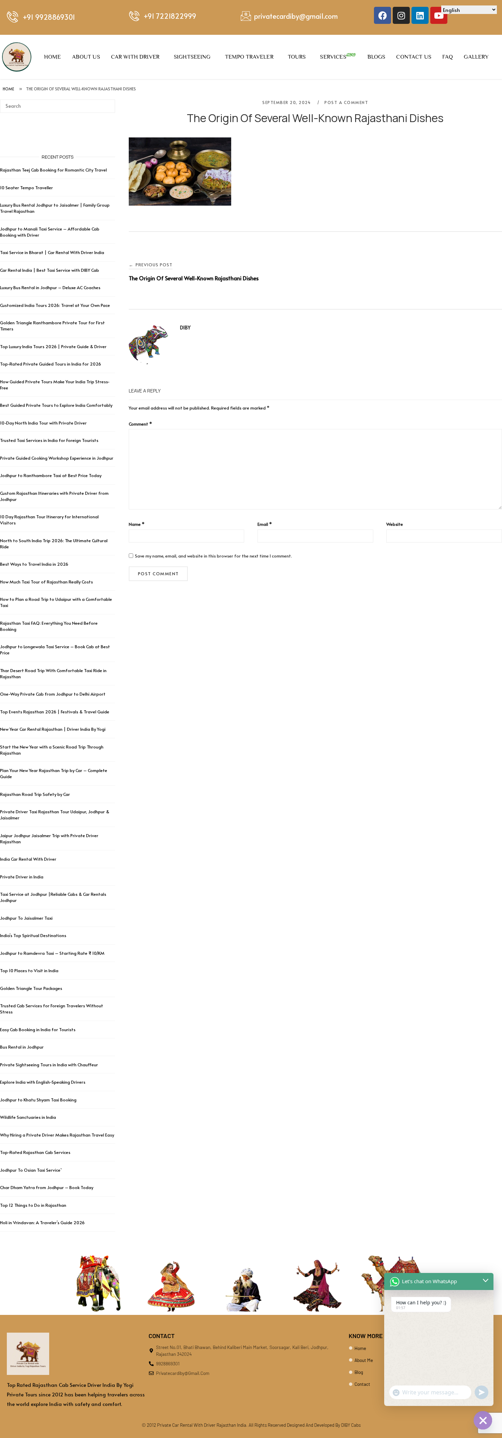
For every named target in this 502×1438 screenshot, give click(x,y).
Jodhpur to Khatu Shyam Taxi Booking (38, 1100)
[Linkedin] (420, 15)
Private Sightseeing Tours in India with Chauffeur (49, 1065)
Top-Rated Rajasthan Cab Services (35, 1152)
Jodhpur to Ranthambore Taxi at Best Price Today (50, 475)
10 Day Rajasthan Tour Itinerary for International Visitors (49, 520)
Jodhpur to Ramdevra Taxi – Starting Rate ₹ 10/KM (53, 953)
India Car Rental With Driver (28, 859)
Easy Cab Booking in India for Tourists (37, 1029)
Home (52, 57)
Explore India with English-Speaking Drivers (42, 1082)
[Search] (107, 103)
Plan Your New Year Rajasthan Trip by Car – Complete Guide (53, 773)
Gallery (476, 57)
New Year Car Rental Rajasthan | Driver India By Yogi (53, 729)
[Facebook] (382, 15)
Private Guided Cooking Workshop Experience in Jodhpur (56, 458)
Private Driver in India (21, 877)
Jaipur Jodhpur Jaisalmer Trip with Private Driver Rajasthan (49, 838)
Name (136, 524)
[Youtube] (438, 15)
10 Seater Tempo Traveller (26, 187)
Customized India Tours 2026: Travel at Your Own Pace (55, 305)
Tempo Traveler (249, 57)
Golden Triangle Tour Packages (31, 988)
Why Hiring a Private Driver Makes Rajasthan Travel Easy (57, 1135)
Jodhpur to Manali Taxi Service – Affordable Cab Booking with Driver (49, 232)
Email (264, 524)
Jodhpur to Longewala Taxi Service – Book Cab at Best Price (55, 649)
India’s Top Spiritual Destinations (33, 935)
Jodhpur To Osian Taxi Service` (31, 1170)
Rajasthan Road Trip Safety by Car (35, 794)
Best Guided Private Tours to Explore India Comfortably (56, 405)
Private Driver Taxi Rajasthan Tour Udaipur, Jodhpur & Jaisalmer (54, 815)
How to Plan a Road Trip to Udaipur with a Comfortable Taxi (56, 602)
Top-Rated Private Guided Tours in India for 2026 (50, 364)
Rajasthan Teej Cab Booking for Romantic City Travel (53, 170)
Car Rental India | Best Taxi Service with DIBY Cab (49, 270)
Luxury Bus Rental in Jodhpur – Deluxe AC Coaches (50, 287)
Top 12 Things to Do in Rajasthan (33, 1205)
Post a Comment (346, 102)
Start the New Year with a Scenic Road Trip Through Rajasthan (51, 750)
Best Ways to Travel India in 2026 (34, 564)
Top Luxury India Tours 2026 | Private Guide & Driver (53, 346)
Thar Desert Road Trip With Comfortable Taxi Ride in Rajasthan (53, 673)
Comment (140, 424)
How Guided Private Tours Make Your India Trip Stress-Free (55, 385)
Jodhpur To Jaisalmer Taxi (26, 918)
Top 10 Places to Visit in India (29, 970)
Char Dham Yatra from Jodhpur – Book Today (46, 1187)
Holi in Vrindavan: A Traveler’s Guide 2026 (42, 1222)
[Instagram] (401, 15)
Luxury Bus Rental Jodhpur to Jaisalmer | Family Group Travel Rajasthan (55, 208)
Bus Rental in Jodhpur (22, 1047)
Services (333, 57)
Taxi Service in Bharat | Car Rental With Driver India (52, 252)
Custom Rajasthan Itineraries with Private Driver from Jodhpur (54, 496)
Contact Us (413, 57)
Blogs (376, 57)
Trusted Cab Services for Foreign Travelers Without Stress (51, 1009)
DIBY (185, 327)
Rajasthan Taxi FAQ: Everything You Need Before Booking (49, 626)
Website (394, 524)
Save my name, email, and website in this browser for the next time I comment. (213, 556)
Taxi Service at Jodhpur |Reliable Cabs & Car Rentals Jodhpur (53, 897)
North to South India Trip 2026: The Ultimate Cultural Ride (54, 543)
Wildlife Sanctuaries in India (28, 1117)
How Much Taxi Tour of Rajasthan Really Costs (46, 582)
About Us (86, 57)
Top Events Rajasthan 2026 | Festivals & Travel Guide (54, 712)
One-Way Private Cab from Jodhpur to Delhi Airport (53, 694)
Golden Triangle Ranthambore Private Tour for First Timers (52, 326)
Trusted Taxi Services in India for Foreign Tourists (49, 440)
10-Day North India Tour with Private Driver (43, 423)
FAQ (447, 57)
